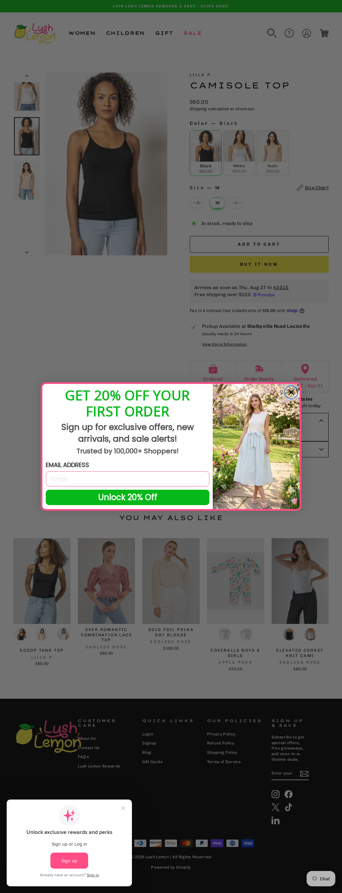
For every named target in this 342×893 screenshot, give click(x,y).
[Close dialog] (291, 392)
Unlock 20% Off (127, 497)
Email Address (67, 465)
